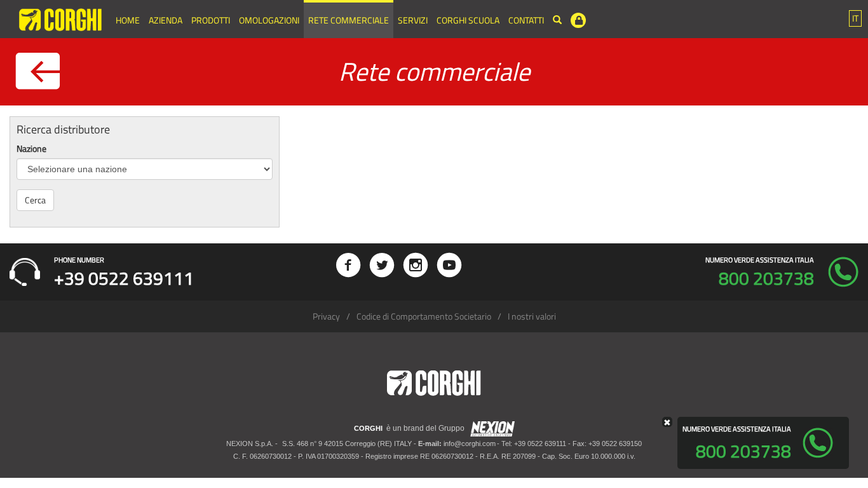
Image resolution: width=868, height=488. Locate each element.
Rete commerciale (348, 20)
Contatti (526, 20)
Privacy (326, 316)
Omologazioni (269, 20)
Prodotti (210, 20)
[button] (855, 18)
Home (128, 20)
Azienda (165, 20)
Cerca (35, 200)
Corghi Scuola (468, 20)
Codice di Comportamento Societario (423, 316)
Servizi (413, 20)
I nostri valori (532, 316)
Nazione (31, 148)
